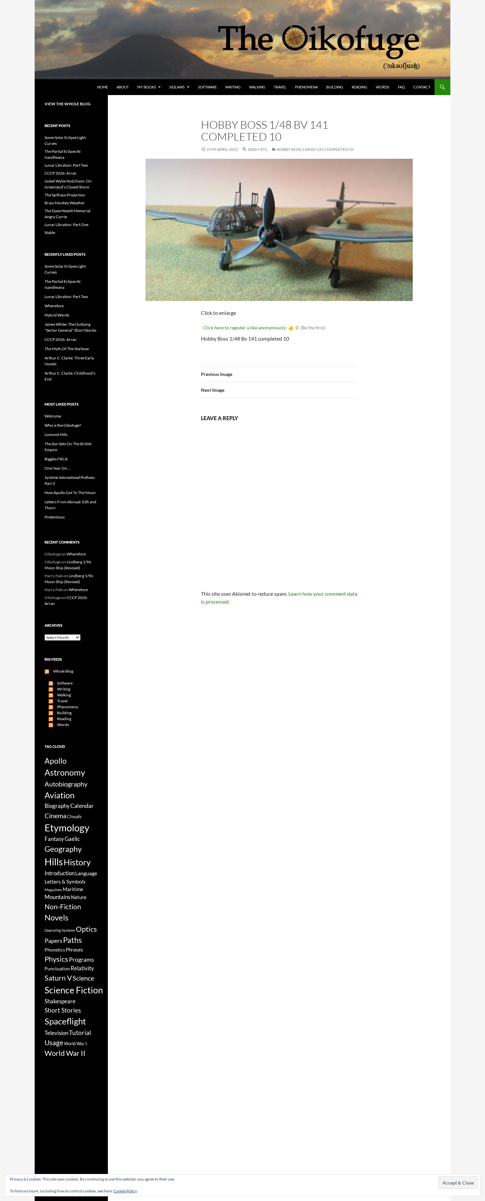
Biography (57, 806)
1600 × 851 (257, 149)
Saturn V (58, 977)
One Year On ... (58, 468)
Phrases (74, 949)
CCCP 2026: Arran (61, 173)
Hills (54, 861)
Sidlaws (177, 87)
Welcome (53, 416)
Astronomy (65, 772)
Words (382, 87)
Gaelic (72, 839)
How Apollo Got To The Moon (70, 492)
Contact (421, 87)
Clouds (74, 816)
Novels (56, 917)
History (77, 862)
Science (83, 978)
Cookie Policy (125, 1190)
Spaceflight (65, 1021)
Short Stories (63, 1010)
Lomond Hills (56, 434)
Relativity (82, 968)
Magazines (53, 889)
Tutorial (80, 1032)
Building (334, 87)
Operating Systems (60, 930)
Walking (257, 87)
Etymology (67, 827)
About (122, 87)
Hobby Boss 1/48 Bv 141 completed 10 (314, 149)
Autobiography (66, 784)
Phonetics (55, 949)
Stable (50, 232)
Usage (54, 1042)
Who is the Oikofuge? (63, 425)
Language (86, 873)
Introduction (60, 873)
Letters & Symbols (65, 881)
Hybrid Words (57, 315)
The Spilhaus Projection (65, 194)
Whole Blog (61, 671)
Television (56, 1033)
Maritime (73, 889)
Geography (63, 848)
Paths (72, 940)
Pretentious (55, 517)
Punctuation (57, 968)
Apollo (56, 760)
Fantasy (54, 839)
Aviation (60, 795)
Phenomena (306, 87)
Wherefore (54, 305)
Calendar (82, 805)
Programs (81, 959)
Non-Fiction (63, 906)
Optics (86, 928)
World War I (75, 1043)
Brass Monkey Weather (65, 202)
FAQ (401, 87)
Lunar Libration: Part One (66, 224)
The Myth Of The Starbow (67, 348)
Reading (359, 87)
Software (207, 87)
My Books (146, 87)
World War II (65, 1053)
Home (102, 87)
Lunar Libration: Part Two (66, 165)
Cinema (55, 815)
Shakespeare (60, 1001)
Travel (280, 87)
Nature (78, 897)
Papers (53, 940)
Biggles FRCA (56, 458)
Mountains (57, 897)
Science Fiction (74, 989)
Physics (56, 958)
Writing (233, 87)
